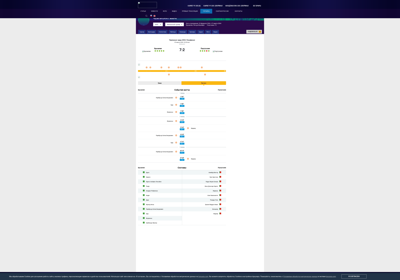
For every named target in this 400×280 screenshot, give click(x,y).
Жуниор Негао (150, 204)
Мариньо (215, 191)
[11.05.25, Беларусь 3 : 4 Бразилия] (163, 51)
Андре (147, 195)
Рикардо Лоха (214, 200)
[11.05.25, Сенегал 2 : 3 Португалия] (208, 51)
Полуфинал (190, 40)
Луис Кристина (214, 177)
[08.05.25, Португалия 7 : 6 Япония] (204, 51)
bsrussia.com (203, 277)
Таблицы (173, 32)
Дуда (147, 200)
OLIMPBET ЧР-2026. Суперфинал (212, 6)
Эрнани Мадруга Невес (211, 204)
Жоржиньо (170, 112)
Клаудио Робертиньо (152, 191)
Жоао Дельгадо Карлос (211, 186)
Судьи (201, 32)
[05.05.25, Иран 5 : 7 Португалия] (202, 51)
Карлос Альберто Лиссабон (153, 181)
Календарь (151, 32)
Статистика (162, 32)
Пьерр (147, 186)
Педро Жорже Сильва (212, 181)
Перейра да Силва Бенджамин (164, 97)
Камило (148, 177)
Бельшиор (215, 209)
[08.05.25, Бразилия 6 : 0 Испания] (159, 51)
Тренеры (192, 32)
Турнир (142, 32)
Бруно (147, 172)
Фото (208, 32)
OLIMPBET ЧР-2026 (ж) (194, 6)
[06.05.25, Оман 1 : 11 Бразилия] (157, 51)
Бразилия (158, 48)
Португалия (205, 48)
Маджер (193, 128)
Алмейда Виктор (213, 172)
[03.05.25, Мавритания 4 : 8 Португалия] (200, 51)
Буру (172, 105)
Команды (183, 32)
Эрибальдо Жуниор (151, 223)
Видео (216, 32)
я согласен (354, 276)
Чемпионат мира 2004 (177, 40)
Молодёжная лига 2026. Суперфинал (237, 6)
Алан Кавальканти (213, 195)
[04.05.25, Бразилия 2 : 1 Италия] (155, 51)
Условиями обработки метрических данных (300, 277)
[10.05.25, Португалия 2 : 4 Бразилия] (161, 51)
